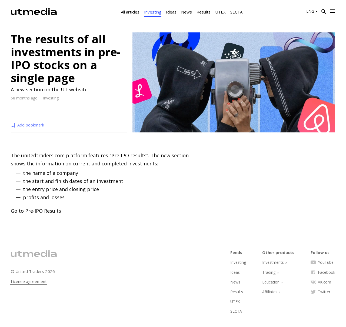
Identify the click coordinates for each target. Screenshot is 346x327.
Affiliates (269, 292)
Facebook (326, 272)
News (186, 12)
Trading (268, 272)
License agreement (29, 281)
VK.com (324, 282)
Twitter (324, 292)
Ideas (171, 12)
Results (204, 12)
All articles (130, 12)
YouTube (326, 262)
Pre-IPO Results (43, 211)
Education (271, 282)
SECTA (236, 12)
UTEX (220, 12)
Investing (152, 12)
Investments (273, 262)
